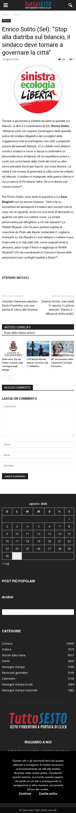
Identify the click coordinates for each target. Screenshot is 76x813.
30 (7, 556)
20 (49, 541)
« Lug (5, 563)
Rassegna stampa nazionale (19, 690)
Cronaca (7, 643)
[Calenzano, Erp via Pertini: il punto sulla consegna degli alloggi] (13, 348)
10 (17, 534)
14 (59, 534)
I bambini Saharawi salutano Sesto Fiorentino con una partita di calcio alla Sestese (20, 305)
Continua (25, 793)
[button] (70, 5)
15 (69, 534)
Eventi (6, 661)
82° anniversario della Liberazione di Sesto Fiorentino (62, 363)
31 (17, 556)
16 (7, 541)
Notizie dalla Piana (13, 655)
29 (69, 548)
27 (49, 548)
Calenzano (8, 678)
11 (27, 534)
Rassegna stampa (13, 667)
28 (59, 548)
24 (17, 548)
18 (27, 541)
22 (69, 541)
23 (7, 548)
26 (38, 548)
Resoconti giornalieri (15, 673)
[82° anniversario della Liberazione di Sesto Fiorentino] (62, 348)
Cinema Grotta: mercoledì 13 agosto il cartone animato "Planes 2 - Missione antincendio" (57, 307)
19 (38, 541)
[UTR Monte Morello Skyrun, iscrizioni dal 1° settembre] (38, 348)
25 (27, 548)
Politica (6, 20)
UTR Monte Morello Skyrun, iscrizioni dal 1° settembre (37, 363)
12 (38, 534)
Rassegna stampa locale (17, 684)
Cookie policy (48, 793)
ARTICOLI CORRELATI (17, 327)
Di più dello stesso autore (19, 332)
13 (49, 534)
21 (59, 541)
